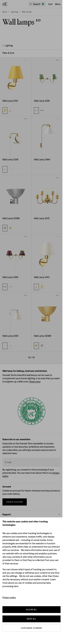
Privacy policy (9, 597)
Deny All (31, 619)
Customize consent (31, 628)
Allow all (31, 609)
